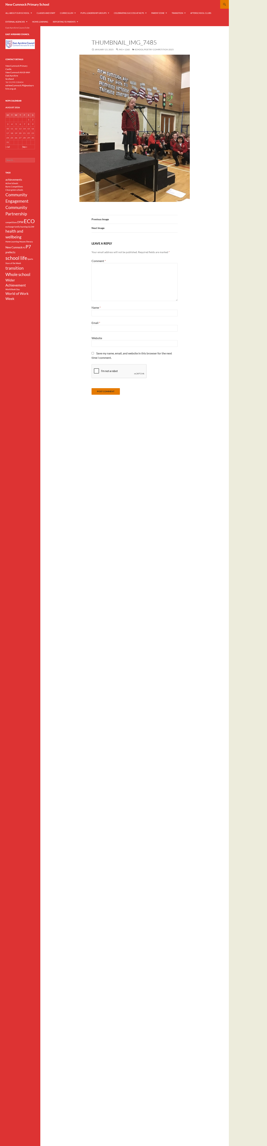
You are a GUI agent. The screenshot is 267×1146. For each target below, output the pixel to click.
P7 (28, 246)
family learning (21, 226)
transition (14, 268)
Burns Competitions (14, 186)
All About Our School (17, 13)
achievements (13, 179)
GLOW (31, 226)
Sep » (24, 146)
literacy (29, 241)
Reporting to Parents (64, 22)
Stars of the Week (13, 263)
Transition (177, 13)
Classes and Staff (46, 13)
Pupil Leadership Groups (93, 13)
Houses (22, 241)
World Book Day (12, 289)
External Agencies (15, 22)
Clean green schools (14, 190)
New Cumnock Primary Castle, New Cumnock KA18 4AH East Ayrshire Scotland (17, 72)
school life (16, 258)
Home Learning (40, 22)
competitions (11, 222)
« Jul (8, 146)
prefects (10, 252)
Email (96, 322)
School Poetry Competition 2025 (154, 49)
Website (97, 338)
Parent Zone (157, 13)
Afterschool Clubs (200, 13)
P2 (24, 247)
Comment (99, 261)
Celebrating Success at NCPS (129, 13)
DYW (20, 222)
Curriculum (66, 13)
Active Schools (11, 183)
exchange (9, 226)
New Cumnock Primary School (27, 4)
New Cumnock (14, 247)
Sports (30, 259)
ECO (29, 221)
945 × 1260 (124, 49)
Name (96, 307)
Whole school (17, 274)
